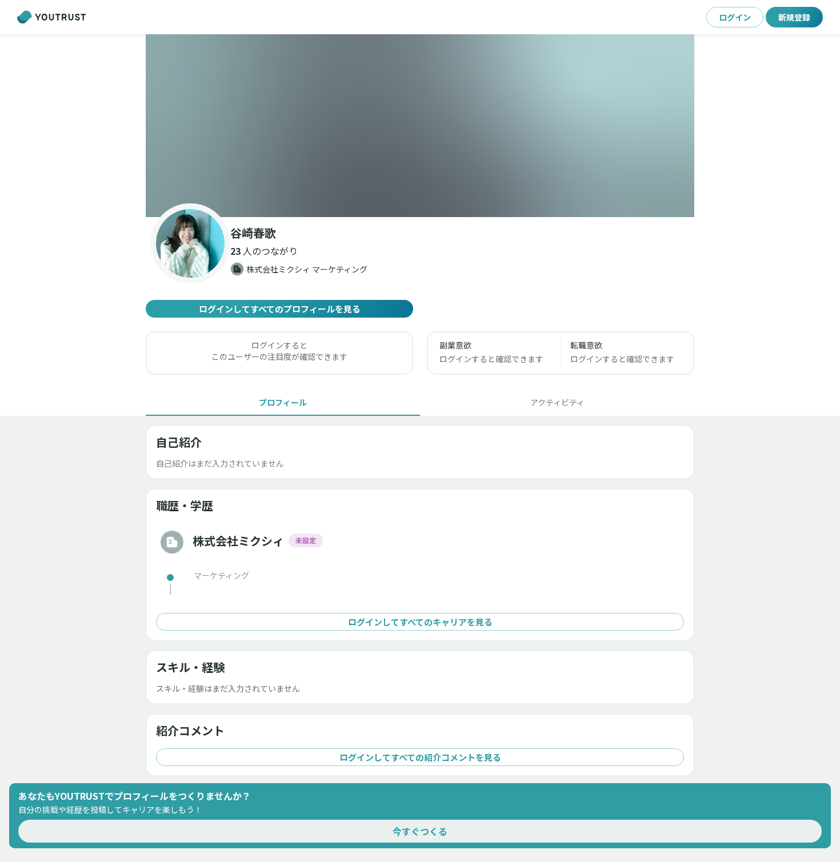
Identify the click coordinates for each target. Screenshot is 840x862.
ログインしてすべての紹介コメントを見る (420, 757)
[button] (420, 125)
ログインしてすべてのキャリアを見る (420, 622)
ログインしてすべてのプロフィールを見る (280, 309)
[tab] (283, 402)
